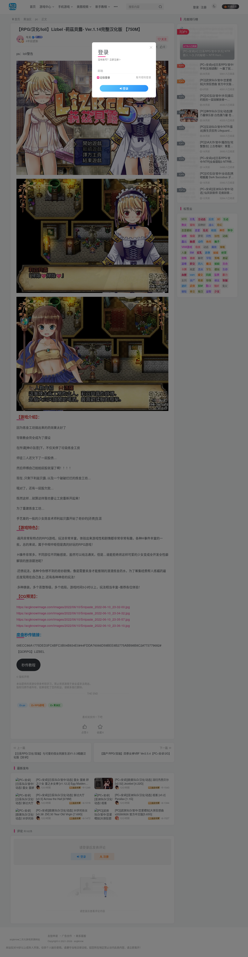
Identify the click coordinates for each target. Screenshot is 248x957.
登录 (125, 88)
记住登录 (105, 77)
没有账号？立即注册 (108, 59)
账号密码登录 (143, 77)
